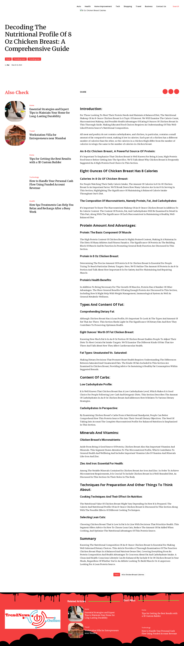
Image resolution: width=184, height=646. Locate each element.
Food (8, 59)
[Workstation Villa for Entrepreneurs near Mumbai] (15, 135)
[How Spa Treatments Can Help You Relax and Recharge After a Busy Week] (15, 207)
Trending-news (19, 59)
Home (31, 105)
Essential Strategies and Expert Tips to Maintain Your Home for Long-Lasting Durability (49, 113)
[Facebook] (165, 91)
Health (32, 201)
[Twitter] (170, 91)
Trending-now (34, 59)
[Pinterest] (176, 91)
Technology (34, 177)
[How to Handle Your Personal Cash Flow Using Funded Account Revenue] (15, 183)
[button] (176, 6)
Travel (32, 131)
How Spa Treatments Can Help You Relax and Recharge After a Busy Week (51, 208)
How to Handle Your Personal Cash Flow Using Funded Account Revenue (51, 184)
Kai (8, 65)
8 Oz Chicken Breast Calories (133, 574)
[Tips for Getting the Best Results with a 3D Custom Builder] (15, 159)
